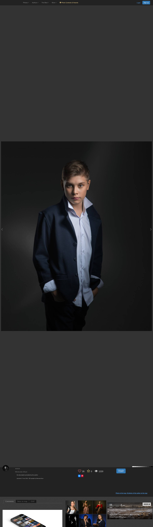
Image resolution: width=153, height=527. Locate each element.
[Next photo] (151, 229)
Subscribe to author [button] (121, 471)
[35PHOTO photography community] (11, 2)
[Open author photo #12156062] (72, 521)
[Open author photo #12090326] (99, 521)
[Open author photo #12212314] (72, 507)
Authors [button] (35, 2)
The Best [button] (45, 2)
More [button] (54, 2)
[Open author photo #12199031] (86, 507)
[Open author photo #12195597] (99, 507)
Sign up (146, 2)
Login (138, 2)
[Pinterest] (82, 476)
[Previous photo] (2, 229)
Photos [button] (25, 2)
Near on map (22, 501)
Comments (9, 501)
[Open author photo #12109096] (86, 521)
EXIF (33, 501)
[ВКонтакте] (79, 476)
